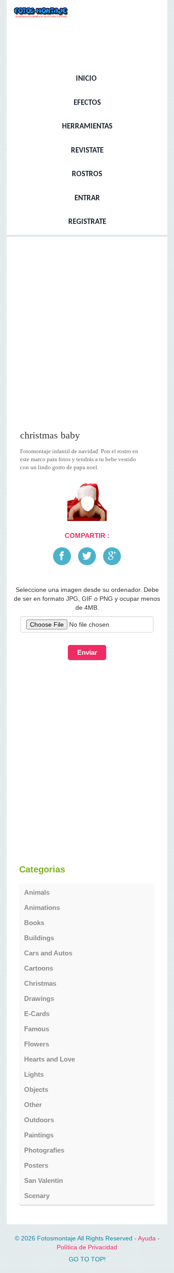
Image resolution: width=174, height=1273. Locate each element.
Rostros (87, 174)
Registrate (87, 222)
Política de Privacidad (87, 1247)
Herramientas (87, 126)
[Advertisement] (87, 336)
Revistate (87, 150)
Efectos (87, 103)
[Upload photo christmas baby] (87, 500)
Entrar (87, 198)
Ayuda (147, 1238)
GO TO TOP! (87, 1259)
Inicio (86, 79)
